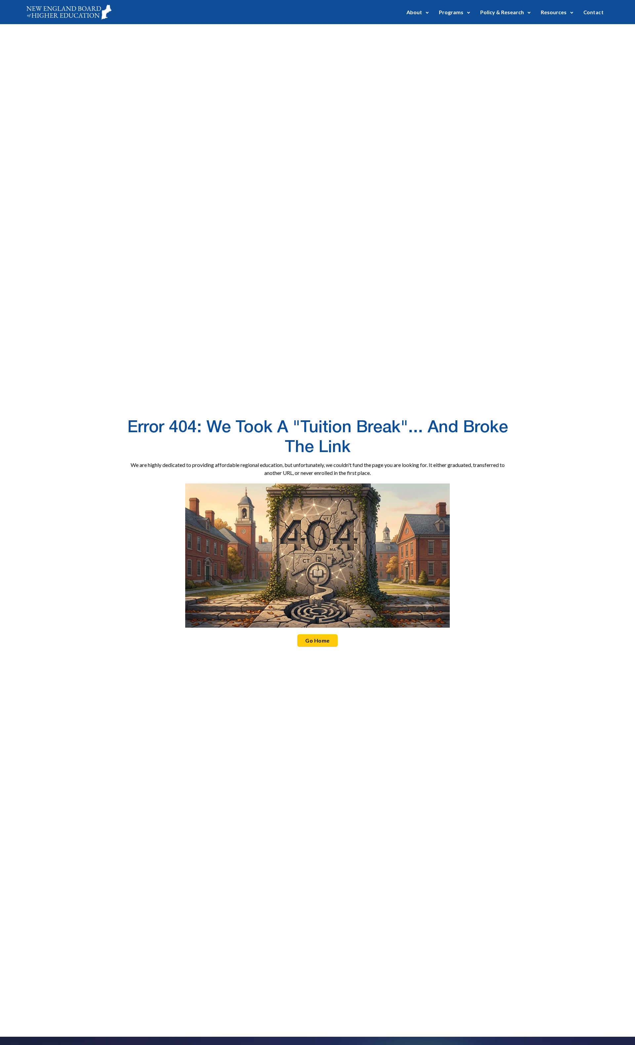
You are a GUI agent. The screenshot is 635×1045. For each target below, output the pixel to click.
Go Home (317, 640)
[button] (417, 12)
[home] (68, 12)
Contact (593, 12)
